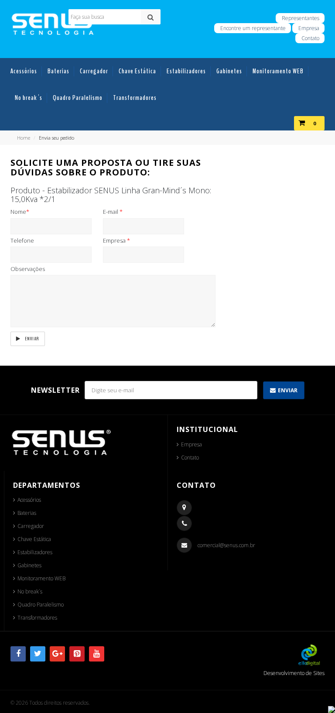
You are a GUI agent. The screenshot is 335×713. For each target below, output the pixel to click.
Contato (190, 457)
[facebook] (18, 654)
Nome (19, 212)
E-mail (113, 212)
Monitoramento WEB (41, 578)
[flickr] (77, 654)
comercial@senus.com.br (226, 545)
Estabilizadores (34, 552)
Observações (27, 269)
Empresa (308, 28)
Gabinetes (29, 565)
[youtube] (96, 654)
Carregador (30, 526)
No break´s (29, 591)
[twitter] (37, 654)
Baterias (26, 513)
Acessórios (29, 500)
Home (23, 137)
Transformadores (37, 617)
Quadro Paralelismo (40, 604)
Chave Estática (34, 539)
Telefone (22, 240)
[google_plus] (57, 654)
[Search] (150, 16)
